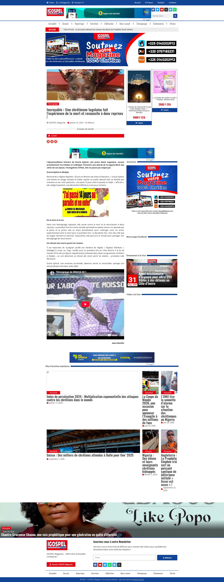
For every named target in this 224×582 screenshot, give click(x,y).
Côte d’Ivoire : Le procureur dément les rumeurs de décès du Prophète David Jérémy (98, 29)
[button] (60, 29)
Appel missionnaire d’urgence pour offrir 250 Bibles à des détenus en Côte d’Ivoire (155, 278)
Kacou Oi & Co (138, 579)
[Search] (175, 16)
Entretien (94, 23)
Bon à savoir (125, 23)
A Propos (149, 3)
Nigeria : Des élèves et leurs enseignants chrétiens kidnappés (150, 463)
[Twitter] (105, 565)
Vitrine (173, 23)
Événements (158, 23)
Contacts (172, 3)
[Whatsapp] (175, 9)
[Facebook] (153, 9)
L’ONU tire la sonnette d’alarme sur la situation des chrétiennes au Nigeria (168, 408)
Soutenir (161, 3)
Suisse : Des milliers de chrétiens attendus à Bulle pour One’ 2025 (90, 455)
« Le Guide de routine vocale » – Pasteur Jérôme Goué (164, 99)
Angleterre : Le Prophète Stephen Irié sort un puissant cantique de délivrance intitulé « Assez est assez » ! (169, 470)
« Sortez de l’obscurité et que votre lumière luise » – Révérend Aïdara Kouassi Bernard (139, 110)
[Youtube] (162, 9)
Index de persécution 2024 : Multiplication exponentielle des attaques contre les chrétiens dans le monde (92, 398)
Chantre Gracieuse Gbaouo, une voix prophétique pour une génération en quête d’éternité (59, 534)
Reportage (79, 23)
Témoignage (141, 23)
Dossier (65, 23)
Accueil (137, 3)
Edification (109, 23)
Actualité (52, 23)
